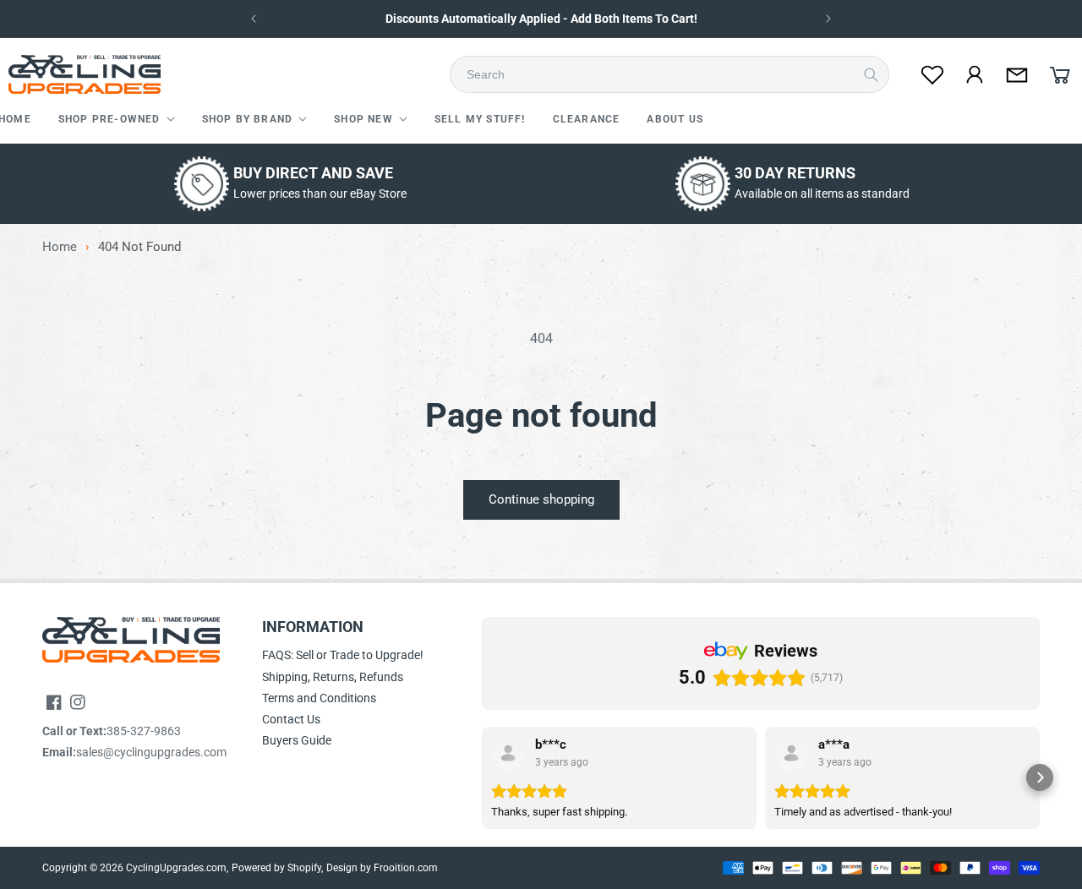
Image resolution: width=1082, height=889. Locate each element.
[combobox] (675, 74)
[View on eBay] (508, 753)
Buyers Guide (296, 740)
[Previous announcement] (253, 18)
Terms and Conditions (319, 698)
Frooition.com (406, 868)
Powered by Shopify (276, 868)
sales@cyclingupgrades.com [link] (151, 752)
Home (59, 247)
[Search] (871, 74)
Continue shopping (541, 499)
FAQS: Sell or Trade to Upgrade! (343, 655)
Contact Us (291, 719)
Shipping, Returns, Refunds (332, 677)
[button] (116, 120)
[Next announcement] (828, 18)
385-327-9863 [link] (144, 731)
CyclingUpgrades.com (176, 868)
